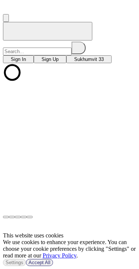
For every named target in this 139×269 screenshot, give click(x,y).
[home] (47, 31)
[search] (79, 48)
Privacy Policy (59, 255)
